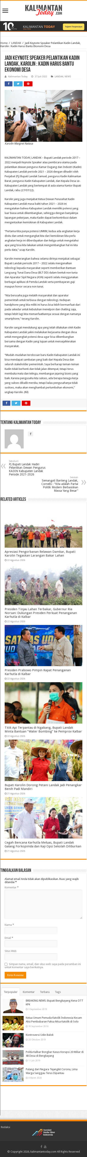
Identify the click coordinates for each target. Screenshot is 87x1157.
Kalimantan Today (17, 76)
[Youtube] (45, 1146)
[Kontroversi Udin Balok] (13, 1040)
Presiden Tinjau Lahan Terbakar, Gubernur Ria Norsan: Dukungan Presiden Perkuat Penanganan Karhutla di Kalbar (41, 613)
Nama (9, 924)
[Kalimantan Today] (43, 10)
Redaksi (5, 1127)
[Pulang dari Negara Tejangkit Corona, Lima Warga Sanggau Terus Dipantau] (13, 1074)
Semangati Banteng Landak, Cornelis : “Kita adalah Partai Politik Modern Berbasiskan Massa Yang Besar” (59, 484)
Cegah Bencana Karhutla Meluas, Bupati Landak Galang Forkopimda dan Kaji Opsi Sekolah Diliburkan (43, 844)
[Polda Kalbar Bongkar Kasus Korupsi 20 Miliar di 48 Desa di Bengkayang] (13, 1057)
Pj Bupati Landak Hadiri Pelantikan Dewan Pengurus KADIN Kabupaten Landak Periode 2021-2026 (27, 468)
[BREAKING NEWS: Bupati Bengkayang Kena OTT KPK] (13, 1006)
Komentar (12, 887)
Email (9, 937)
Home (4, 43)
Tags (58, 992)
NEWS (68, 76)
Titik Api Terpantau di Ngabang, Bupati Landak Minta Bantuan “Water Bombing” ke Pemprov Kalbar (43, 729)
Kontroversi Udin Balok (39, 1034)
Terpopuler (11, 992)
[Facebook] (41, 1146)
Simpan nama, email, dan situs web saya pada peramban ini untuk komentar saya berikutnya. (43, 965)
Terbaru (45, 992)
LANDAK (16, 43)
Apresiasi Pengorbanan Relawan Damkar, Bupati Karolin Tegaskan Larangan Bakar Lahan (40, 553)
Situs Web (10, 951)
